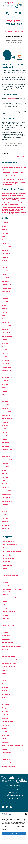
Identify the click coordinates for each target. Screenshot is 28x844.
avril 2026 (5, 233)
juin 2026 (4, 226)
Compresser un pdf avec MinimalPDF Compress (14, 194)
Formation (5, 649)
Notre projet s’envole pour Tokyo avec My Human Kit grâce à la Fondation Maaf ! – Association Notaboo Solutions (13, 210)
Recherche (5, 718)
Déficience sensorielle (9, 612)
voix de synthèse (7, 763)
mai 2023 (4, 350)
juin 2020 (4, 470)
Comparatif (5, 594)
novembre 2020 (7, 453)
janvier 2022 (5, 405)
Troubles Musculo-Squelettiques (12, 746)
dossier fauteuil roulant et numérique (14, 622)
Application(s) (6, 555)
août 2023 (5, 340)
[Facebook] (3, 807)
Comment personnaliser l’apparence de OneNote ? (13, 203)
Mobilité (4, 691)
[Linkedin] (11, 807)
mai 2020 (5, 474)
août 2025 (5, 257)
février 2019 (5, 525)
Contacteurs (6, 605)
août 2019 (5, 504)
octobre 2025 (6, 254)
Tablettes (5, 739)
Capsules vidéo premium (10, 575)
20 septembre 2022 (15, 42)
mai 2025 (4, 267)
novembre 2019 (6, 494)
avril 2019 (5, 518)
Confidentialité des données (12, 842)
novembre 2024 (7, 288)
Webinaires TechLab (8, 766)
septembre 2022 (7, 377)
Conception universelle (9, 598)
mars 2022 (5, 398)
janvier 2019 (5, 529)
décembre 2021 (6, 408)
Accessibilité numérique (9, 544)
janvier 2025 (5, 281)
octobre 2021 (6, 415)
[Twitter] (7, 807)
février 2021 (5, 443)
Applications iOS (14, 33)
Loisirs (4, 680)
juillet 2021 (5, 425)
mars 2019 (5, 522)
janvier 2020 (5, 487)
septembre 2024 (7, 295)
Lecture (4, 673)
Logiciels (4, 677)
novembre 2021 (6, 412)
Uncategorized (6, 752)
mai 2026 (5, 230)
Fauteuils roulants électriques (11, 646)
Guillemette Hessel (16, 40)
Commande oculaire (8, 586)
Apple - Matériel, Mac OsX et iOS (14, 31)
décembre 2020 (7, 450)
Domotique (5, 618)
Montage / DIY (6, 694)
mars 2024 (5, 315)
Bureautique (6, 572)
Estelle (4, 203)
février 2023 (5, 360)
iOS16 (5, 143)
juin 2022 (4, 388)
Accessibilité (12, 98)
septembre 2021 (7, 419)
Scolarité (4, 728)
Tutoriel (4, 749)
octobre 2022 (6, 374)
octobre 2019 (6, 498)
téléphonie (5, 742)
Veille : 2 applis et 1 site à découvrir (12, 179)
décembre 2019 (6, 491)
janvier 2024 (5, 322)
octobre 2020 (6, 456)
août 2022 (5, 381)
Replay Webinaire (7, 722)
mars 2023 (5, 357)
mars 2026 (5, 236)
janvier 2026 (5, 243)
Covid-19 (4, 608)
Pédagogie (5, 704)
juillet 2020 (5, 467)
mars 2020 (5, 480)
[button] (25, 814)
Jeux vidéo (5, 670)
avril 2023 (5, 353)
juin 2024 (4, 305)
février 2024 (5, 319)
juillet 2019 (5, 508)
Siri (11, 145)
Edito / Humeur (6, 636)
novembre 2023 (7, 329)
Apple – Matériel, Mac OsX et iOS (12, 551)
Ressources (5, 725)
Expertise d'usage (7, 643)
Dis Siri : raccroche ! (14, 36)
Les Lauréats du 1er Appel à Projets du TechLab (14, 213)
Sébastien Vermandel (8, 193)
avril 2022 (5, 395)
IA (2, 653)
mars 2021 (5, 439)
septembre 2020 (7, 460)
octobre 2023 (6, 333)
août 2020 (5, 463)
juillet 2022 (5, 384)
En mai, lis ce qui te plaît (9, 176)
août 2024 (5, 298)
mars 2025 (5, 274)
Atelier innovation (7, 565)
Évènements (6, 639)
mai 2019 (4, 515)
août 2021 (5, 422)
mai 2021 (4, 432)
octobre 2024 (6, 291)
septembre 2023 (7, 336)
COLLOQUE (5, 582)
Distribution (5, 615)
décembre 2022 (7, 367)
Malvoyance (6, 684)
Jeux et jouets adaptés (9, 667)
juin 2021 (4, 429)
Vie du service (6, 759)
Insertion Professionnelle (10, 660)
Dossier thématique (8, 625)
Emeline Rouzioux (7, 198)
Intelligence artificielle (9, 663)
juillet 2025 (5, 261)
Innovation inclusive (8, 656)
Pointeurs (5, 711)
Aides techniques (7, 548)
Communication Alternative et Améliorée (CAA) (12, 590)
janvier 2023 (5, 364)
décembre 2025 (7, 247)
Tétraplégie (15, 145)
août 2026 (5, 223)
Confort (4, 601)
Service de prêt (6, 735)
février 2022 (5, 401)
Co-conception (7, 579)
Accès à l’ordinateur (8, 541)
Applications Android (8, 558)
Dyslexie (4, 629)
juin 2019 (4, 511)
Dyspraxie (5, 632)
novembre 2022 (7, 370)
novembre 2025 (7, 250)
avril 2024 (5, 312)
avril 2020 (5, 477)
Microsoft (5, 687)
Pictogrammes (6, 708)
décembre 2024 (7, 285)
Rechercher (5, 153)
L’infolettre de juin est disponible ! (12, 172)
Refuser (14, 838)
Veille (3, 756)
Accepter (14, 834)
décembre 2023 (7, 326)
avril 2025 (5, 271)
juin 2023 (4, 346)
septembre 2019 (7, 501)
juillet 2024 (5, 302)
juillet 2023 (5, 343)
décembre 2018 (6, 532)
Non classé (5, 701)
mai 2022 (4, 391)
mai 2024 (5, 309)
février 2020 (5, 484)
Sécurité (4, 732)
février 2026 (5, 240)
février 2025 (5, 278)
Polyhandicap (6, 715)
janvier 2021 (5, 446)
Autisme (4, 569)
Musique (4, 698)
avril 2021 (5, 436)
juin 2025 (4, 264)
